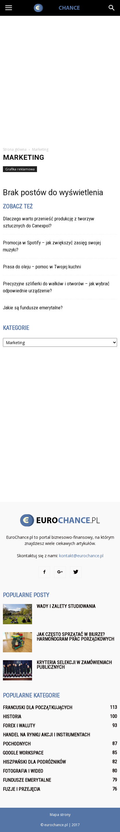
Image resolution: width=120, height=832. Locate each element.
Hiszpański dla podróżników (34, 762)
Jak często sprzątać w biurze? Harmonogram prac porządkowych (75, 637)
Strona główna (15, 149)
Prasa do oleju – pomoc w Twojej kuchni (42, 267)
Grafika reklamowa (20, 169)
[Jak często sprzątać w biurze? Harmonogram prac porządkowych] (17, 642)
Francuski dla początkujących (37, 707)
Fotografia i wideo (23, 771)
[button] (112, 8)
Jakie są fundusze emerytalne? (33, 308)
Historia (12, 716)
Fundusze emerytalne (27, 780)
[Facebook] (44, 572)
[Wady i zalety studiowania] (17, 614)
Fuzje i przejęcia (21, 789)
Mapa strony (60, 814)
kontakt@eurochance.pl (81, 555)
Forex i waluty (19, 725)
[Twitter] (76, 572)
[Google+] (60, 572)
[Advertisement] (60, 79)
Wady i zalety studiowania (66, 606)
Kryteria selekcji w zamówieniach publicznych (74, 665)
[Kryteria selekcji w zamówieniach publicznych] (17, 670)
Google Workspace (23, 753)
